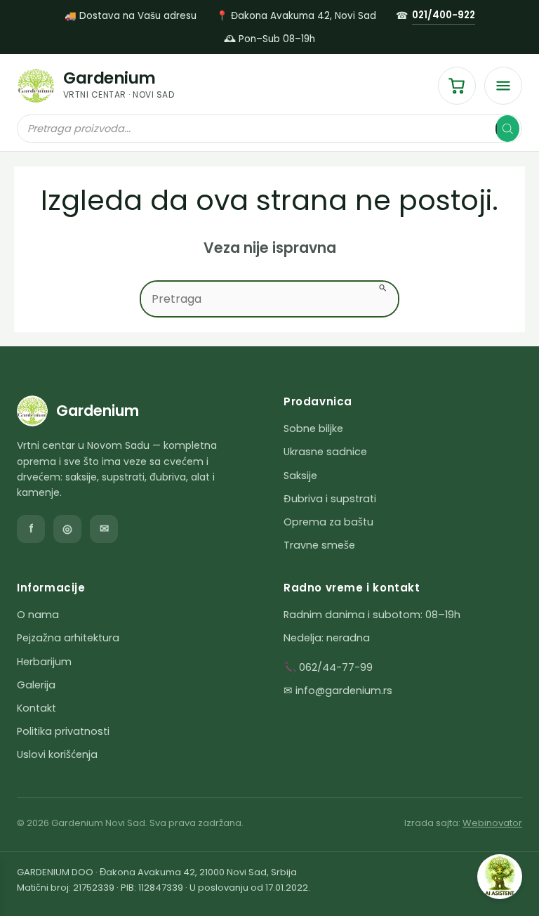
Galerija (36, 685)
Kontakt (36, 708)
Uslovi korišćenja (57, 754)
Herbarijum (44, 662)
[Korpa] (457, 86)
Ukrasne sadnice (325, 452)
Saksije (300, 476)
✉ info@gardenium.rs (338, 690)
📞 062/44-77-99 (328, 667)
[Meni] (503, 86)
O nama (38, 615)
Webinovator (492, 823)
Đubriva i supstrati (330, 499)
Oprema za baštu (328, 522)
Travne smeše (319, 545)
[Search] (507, 128)
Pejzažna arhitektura (68, 638)
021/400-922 (443, 15)
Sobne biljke (313, 428)
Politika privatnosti (63, 731)
